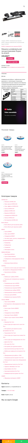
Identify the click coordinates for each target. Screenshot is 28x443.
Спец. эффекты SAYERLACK (11, 206)
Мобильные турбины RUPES (11, 276)
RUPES (7, 40)
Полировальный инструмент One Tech (14, 357)
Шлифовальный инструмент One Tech (13, 373)
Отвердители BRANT (9, 236)
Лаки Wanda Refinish (9, 254)
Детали (3, 76)
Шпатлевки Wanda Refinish (11, 263)
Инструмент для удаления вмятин (13, 346)
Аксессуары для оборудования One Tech (14, 339)
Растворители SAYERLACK (11, 220)
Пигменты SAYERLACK (10, 201)
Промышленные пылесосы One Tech (13, 364)
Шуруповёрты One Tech (10, 368)
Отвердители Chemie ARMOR (11, 312)
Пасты (6, 310)
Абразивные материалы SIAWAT (12, 378)
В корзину (10, 58)
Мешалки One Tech (9, 322)
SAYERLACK (4, 199)
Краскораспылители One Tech (12, 371)
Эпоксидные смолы (9, 249)
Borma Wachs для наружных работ (13, 226)
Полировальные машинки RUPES (12, 287)
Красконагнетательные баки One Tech (14, 348)
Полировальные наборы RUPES (12, 290)
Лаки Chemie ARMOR (9, 301)
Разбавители (7, 245)
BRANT (3, 229)
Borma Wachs (4, 222)
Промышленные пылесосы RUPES (13, 292)
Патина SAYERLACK (9, 217)
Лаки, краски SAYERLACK (10, 204)
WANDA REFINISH (5, 252)
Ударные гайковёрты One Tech (12, 366)
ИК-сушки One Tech (9, 344)
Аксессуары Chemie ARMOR (11, 308)
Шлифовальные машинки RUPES (13, 46)
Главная (3, 40)
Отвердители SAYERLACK (10, 215)
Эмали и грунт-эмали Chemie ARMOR (13, 317)
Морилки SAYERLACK (9, 213)
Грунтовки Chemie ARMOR (10, 315)
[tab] (14, 73)
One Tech (3, 320)
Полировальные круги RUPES (11, 285)
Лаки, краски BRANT (9, 233)
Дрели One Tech (8, 342)
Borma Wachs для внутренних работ (13, 224)
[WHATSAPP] (21, 441)
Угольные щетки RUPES (10, 294)
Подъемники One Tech (10, 333)
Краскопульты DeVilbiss (10, 272)
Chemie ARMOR (5, 299)
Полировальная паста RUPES (11, 283)
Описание (3, 73)
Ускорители (7, 247)
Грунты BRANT (8, 231)
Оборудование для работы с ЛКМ (12, 355)
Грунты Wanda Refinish (10, 256)
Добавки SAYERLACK (9, 210)
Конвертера (7, 242)
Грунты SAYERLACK (9, 208)
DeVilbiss (3, 265)
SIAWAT (3, 376)
